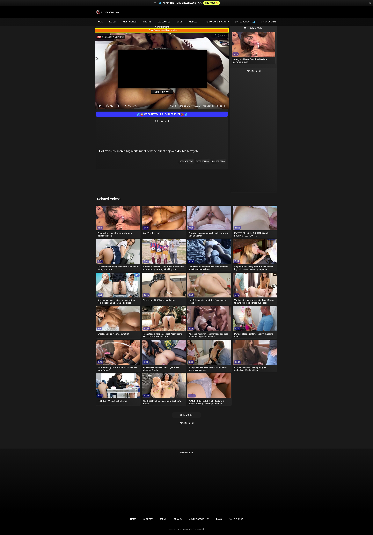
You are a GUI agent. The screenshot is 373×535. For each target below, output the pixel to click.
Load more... (186, 415)
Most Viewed (129, 22)
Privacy (178, 519)
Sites (179, 22)
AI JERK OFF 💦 (245, 22)
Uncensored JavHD (217, 22)
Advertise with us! (199, 519)
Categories (164, 22)
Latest (112, 22)
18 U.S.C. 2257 (236, 519)
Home (100, 22)
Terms (163, 519)
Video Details (202, 161)
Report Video (218, 161)
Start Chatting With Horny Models (163, 30)
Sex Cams (269, 22)
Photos (147, 22)
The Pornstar (183, 529)
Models (193, 22)
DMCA (219, 519)
